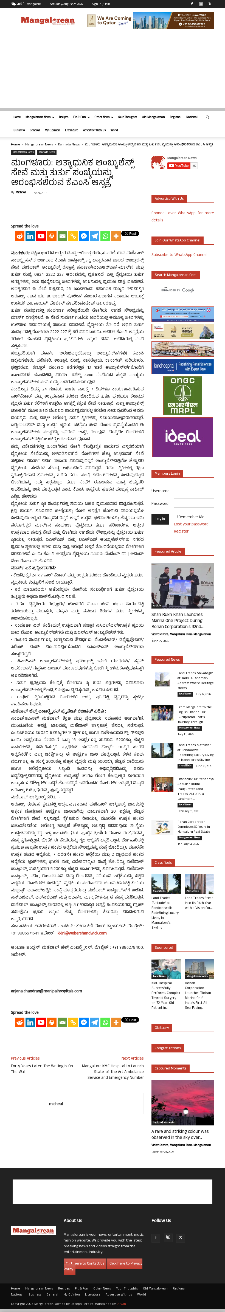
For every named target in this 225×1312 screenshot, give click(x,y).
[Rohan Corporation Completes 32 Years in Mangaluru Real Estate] (162, 827)
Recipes (63, 117)
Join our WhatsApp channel (177, 241)
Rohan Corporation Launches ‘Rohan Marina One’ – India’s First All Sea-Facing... (198, 996)
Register (181, 531)
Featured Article (168, 552)
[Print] (52, 236)
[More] (116, 236)
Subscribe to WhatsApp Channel (179, 255)
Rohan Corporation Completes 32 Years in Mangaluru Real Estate (194, 827)
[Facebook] (192, 4)
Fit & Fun (79, 117)
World (114, 130)
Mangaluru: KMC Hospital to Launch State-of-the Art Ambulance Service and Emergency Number (113, 1072)
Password (159, 504)
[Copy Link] (73, 236)
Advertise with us (169, 199)
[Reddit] (19, 236)
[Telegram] (94, 236)
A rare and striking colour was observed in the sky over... (180, 1135)
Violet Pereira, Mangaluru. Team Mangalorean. (181, 634)
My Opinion (52, 130)
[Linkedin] (30, 236)
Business (19, 130)
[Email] (62, 236)
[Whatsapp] (105, 236)
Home (17, 117)
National (192, 117)
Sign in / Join (101, 4)
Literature (71, 130)
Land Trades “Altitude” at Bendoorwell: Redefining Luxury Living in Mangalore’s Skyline (196, 753)
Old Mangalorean (153, 117)
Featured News (167, 660)
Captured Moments (170, 1069)
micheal (21, 192)
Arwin (121, 1304)
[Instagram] (201, 4)
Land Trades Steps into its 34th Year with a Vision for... (199, 903)
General (35, 130)
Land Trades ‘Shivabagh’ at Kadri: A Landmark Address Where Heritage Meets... (196, 681)
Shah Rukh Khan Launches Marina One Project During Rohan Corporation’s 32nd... (177, 621)
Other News (101, 117)
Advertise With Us (94, 130)
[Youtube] (41, 236)
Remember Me (191, 517)
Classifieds (185, 766)
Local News (185, 694)
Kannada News (69, 145)
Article (157, 606)
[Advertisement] (112, 69)
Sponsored (164, 948)
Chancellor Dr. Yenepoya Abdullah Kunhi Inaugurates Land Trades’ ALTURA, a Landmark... (196, 789)
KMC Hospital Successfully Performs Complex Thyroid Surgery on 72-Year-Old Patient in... (165, 996)
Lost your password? (192, 524)
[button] (207, 117)
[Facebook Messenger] (84, 236)
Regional (175, 117)
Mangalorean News (38, 117)
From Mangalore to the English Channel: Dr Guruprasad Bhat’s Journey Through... (195, 715)
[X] (210, 4)
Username (160, 491)
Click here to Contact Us (85, 1264)
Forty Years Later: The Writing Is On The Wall (42, 1069)
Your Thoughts (127, 117)
